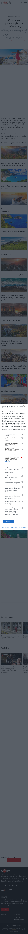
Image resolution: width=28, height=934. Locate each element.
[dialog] (14, 467)
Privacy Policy (22, 527)
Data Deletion (5, 527)
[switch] (22, 438)
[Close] (24, 406)
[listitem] (14, 435)
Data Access (14, 527)
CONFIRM (8, 521)
